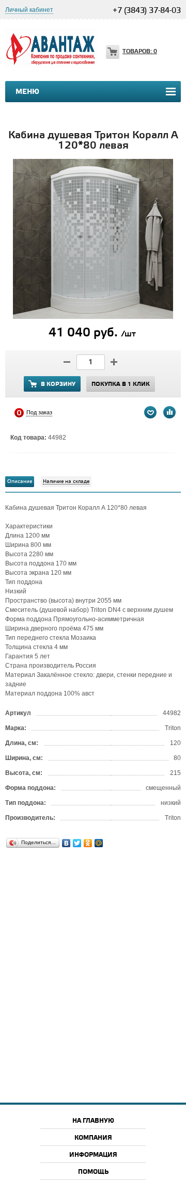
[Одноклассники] (88, 843)
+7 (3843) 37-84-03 (147, 10)
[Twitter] (77, 843)
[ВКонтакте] (66, 843)
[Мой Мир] (99, 843)
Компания (93, 1138)
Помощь (93, 1172)
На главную (93, 1121)
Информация (93, 1155)
